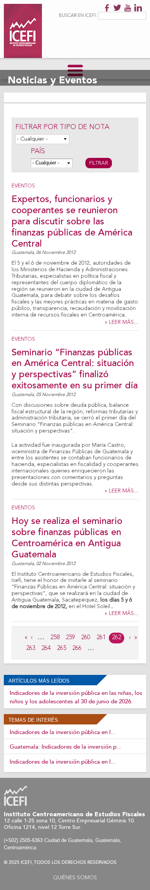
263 (30, 648)
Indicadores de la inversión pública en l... (62, 732)
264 (46, 648)
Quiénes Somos (75, 877)
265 (61, 648)
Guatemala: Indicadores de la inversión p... (65, 747)
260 (85, 638)
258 (55, 638)
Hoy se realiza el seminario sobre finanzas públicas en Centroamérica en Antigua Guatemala (67, 537)
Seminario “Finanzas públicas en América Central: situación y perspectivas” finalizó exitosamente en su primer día (75, 369)
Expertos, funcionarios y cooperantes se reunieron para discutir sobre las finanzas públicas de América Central (72, 221)
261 (101, 638)
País (38, 151)
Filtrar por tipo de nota (62, 127)
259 (70, 638)
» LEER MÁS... (121, 322)
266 (77, 648)
